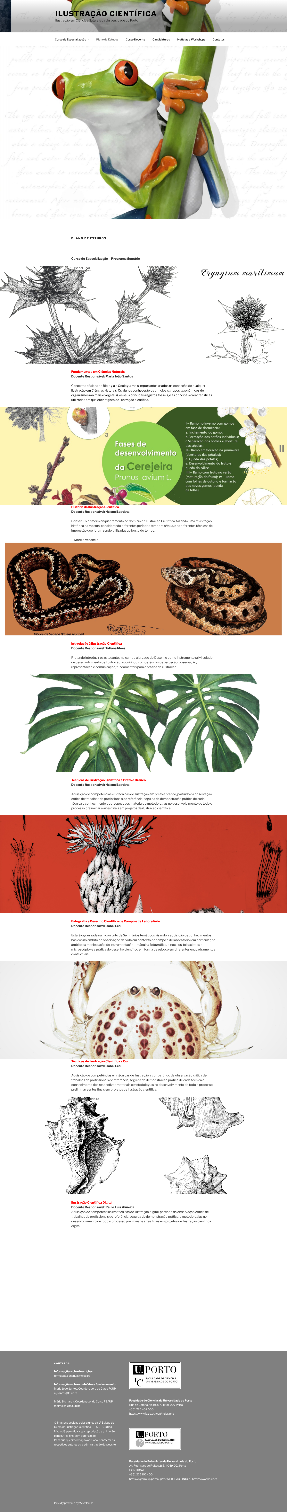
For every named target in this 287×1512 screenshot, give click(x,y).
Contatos (219, 39)
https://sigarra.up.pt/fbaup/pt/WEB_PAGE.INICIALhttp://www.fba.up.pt (173, 1479)
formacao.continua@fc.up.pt (72, 1375)
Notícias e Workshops (191, 39)
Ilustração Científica (106, 13)
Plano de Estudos (107, 39)
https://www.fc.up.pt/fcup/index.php (151, 1413)
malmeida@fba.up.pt (67, 1405)
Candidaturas (161, 39)
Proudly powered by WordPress (73, 1503)
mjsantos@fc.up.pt (65, 1393)
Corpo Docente (135, 39)
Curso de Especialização (70, 39)
